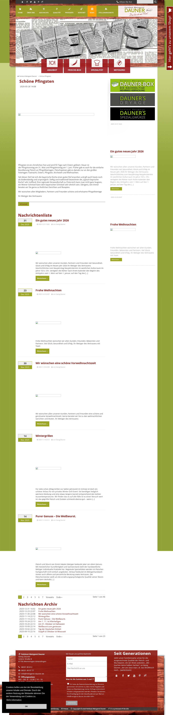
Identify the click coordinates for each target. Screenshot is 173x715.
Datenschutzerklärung (87, 684)
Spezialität (97, 70)
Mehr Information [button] (14, 700)
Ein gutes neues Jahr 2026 (52, 220)
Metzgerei (119, 70)
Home (20, 13)
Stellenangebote (106, 13)
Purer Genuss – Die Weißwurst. (56, 516)
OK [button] (26, 706)
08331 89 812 (124, 2)
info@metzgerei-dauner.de (32, 674)
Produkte (69, 13)
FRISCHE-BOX (74, 70)
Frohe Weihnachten (49, 290)
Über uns (31, 13)
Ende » (59, 597)
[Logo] (137, 16)
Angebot (52, 70)
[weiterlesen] (125, 670)
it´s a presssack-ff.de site (119, 709)
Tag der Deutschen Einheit (49, 629)
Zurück (24, 204)
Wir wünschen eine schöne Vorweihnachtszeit (66, 363)
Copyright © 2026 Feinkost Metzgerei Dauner (89, 709)
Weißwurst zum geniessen (49, 626)
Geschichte (44, 13)
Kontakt (81, 13)
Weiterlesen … (115, 188)
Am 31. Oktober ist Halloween (51, 624)
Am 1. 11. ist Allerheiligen (49, 621)
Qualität (57, 13)
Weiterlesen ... (42, 278)
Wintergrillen (44, 436)
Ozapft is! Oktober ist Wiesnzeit (52, 631)
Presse (65, 709)
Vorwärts (50, 597)
